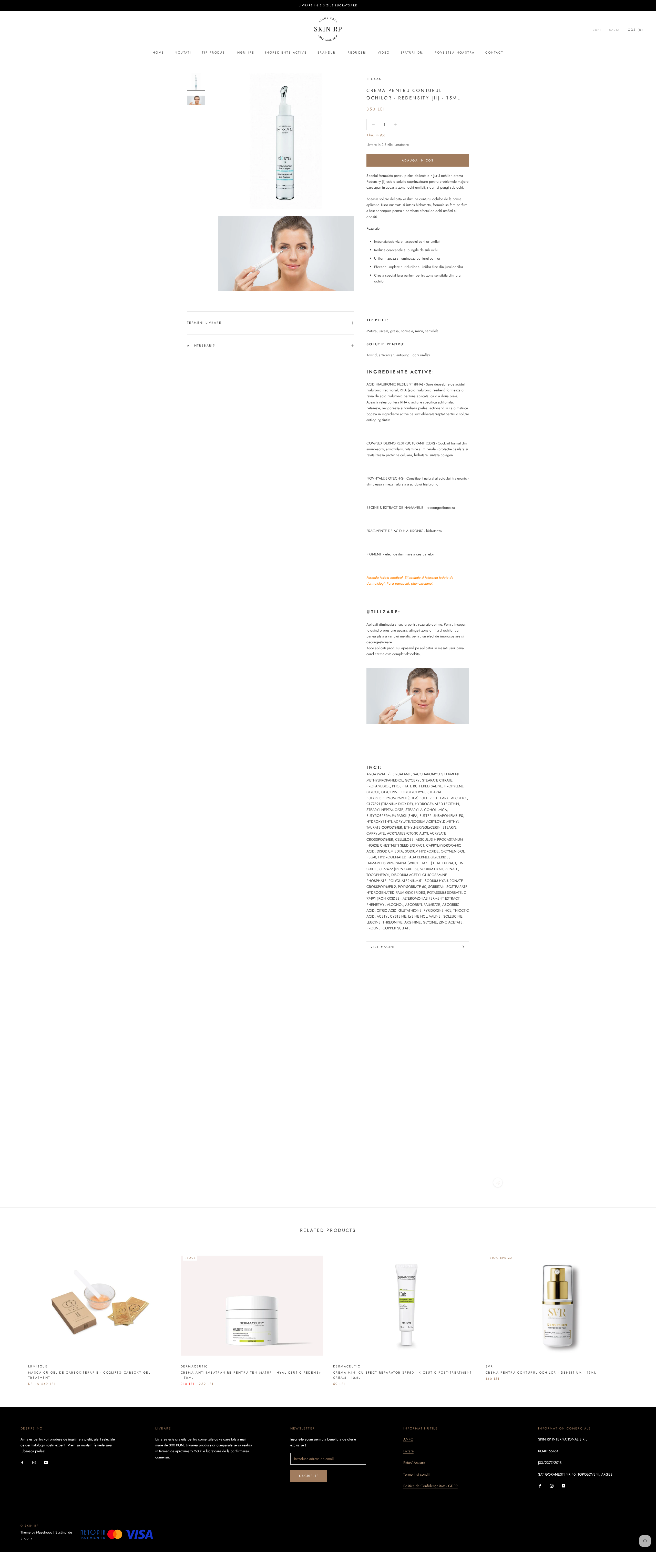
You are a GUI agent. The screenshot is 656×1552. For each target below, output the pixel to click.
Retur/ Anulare (414, 1462)
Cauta (614, 30)
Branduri (327, 52)
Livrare (408, 1451)
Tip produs (213, 52)
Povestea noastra (455, 52)
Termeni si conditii (417, 1474)
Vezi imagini (383, 947)
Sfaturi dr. (412, 52)
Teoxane (375, 79)
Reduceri (357, 52)
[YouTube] (46, 1462)
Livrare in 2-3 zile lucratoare (328, 5)
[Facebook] (22, 1462)
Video (384, 52)
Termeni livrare (204, 322)
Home (158, 52)
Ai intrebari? (201, 345)
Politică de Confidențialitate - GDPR (430, 1485)
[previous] (16, 1314)
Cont (597, 30)
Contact (494, 52)
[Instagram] (34, 1462)
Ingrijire (245, 52)
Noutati (183, 52)
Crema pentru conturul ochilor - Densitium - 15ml (541, 1372)
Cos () (635, 29)
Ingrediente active (286, 52)
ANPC (408, 1439)
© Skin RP (29, 1526)
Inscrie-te (308, 1476)
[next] (640, 1314)
